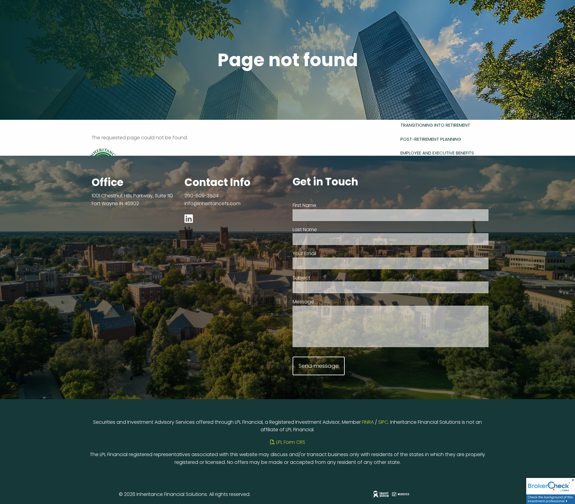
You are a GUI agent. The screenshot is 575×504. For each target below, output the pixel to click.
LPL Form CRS (290, 442)
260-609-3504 (201, 195)
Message (327, 301)
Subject (325, 277)
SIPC (383, 422)
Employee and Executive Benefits (437, 153)
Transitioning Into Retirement (435, 125)
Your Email (328, 253)
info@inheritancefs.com (212, 203)
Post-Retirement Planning (430, 139)
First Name (304, 205)
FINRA (368, 422)
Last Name (305, 229)
